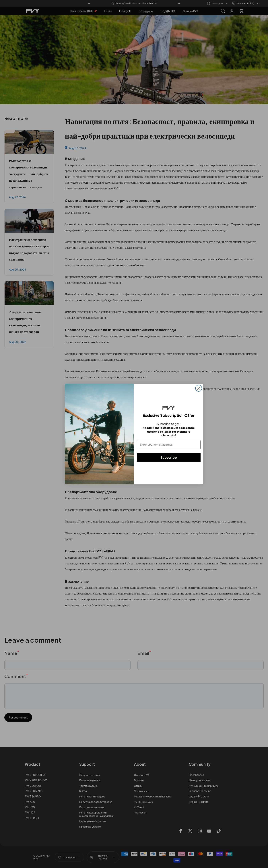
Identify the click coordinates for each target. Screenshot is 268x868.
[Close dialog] (198, 388)
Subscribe (168, 457)
